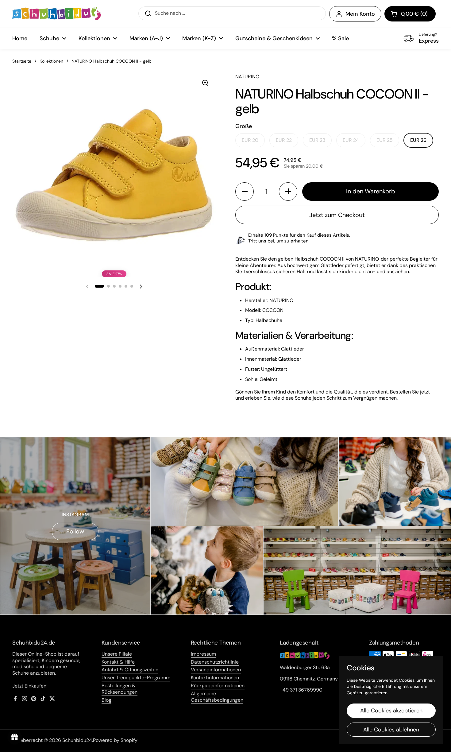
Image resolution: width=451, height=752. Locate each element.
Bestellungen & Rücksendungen (119, 688)
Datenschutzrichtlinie (215, 662)
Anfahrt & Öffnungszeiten (130, 669)
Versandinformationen (216, 669)
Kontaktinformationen (215, 677)
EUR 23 (317, 140)
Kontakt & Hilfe (118, 662)
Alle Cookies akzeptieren (391, 710)
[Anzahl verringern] (244, 191)
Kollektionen (51, 61)
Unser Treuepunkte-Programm (136, 677)
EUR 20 (250, 140)
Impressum (203, 654)
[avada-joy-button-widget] (14, 737)
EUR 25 (384, 140)
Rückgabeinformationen (218, 685)
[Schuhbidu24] (56, 13)
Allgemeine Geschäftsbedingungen (217, 696)
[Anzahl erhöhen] (288, 191)
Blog (106, 700)
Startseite (21, 61)
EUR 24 (351, 140)
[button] (410, 13)
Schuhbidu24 (77, 740)
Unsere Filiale (117, 654)
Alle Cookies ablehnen (391, 729)
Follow (75, 531)
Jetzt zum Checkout (337, 215)
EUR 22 (284, 140)
